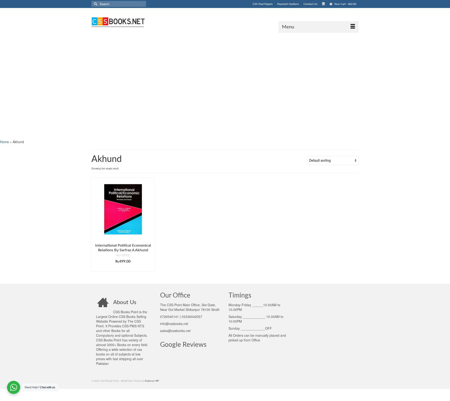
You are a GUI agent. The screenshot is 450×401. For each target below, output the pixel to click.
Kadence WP (152, 380)
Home (4, 141)
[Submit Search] (94, 4)
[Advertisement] (140, 85)
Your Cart (345, 4)
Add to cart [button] (123, 268)
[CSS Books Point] (133, 21)
